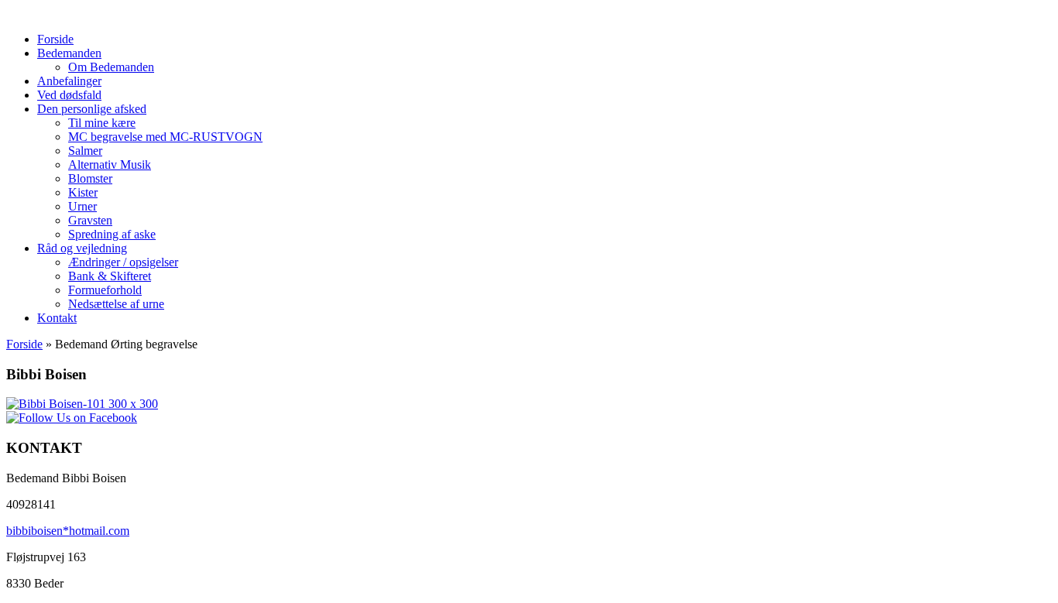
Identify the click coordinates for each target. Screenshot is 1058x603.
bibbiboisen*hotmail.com (67, 530)
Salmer (85, 150)
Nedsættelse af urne (116, 303)
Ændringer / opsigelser (123, 262)
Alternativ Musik (109, 164)
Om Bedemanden (111, 67)
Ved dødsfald (69, 94)
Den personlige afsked (91, 108)
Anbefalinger (69, 80)
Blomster (90, 178)
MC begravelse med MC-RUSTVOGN (165, 136)
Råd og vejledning (82, 248)
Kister (83, 192)
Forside (55, 39)
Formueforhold (105, 289)
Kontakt (57, 317)
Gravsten (90, 220)
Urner (82, 206)
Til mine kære (102, 122)
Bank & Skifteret (109, 276)
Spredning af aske (112, 234)
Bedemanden (69, 53)
